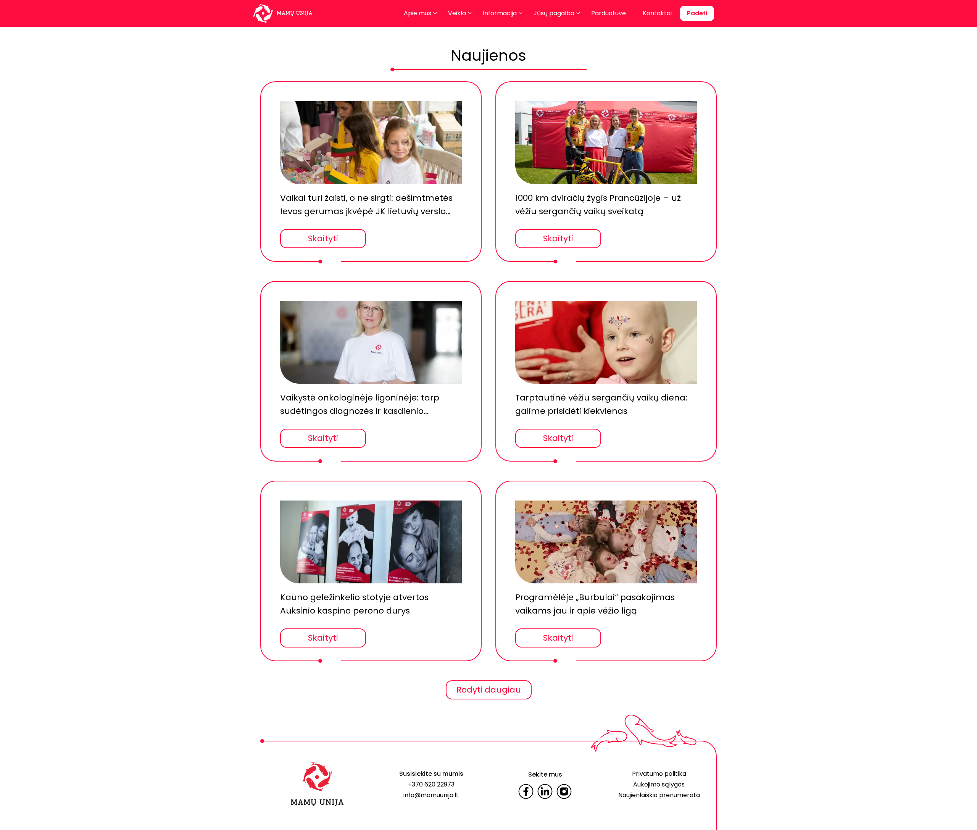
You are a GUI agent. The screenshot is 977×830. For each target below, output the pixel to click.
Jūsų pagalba (554, 13)
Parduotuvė (608, 13)
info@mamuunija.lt (431, 795)
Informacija (500, 13)
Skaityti (323, 238)
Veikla (457, 13)
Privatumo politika (659, 773)
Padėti (697, 13)
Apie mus (417, 13)
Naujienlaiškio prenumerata (659, 795)
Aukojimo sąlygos (659, 784)
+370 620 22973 (431, 784)
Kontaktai (657, 13)
